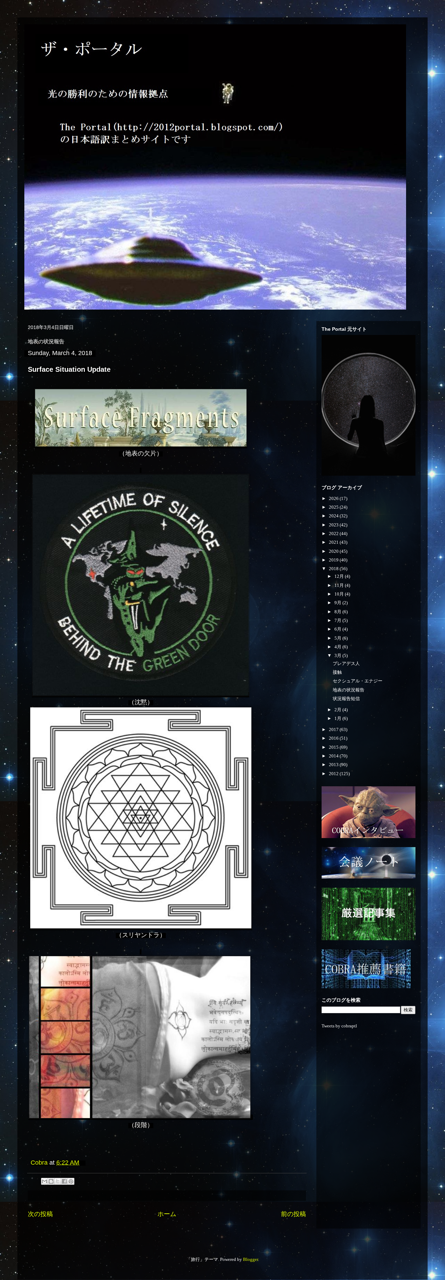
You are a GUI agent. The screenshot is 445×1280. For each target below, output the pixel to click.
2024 (334, 515)
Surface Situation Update (69, 369)
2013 (334, 764)
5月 (338, 638)
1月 (338, 718)
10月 (339, 594)
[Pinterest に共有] (70, 1181)
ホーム (166, 1214)
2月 (338, 709)
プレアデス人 (346, 663)
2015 (334, 747)
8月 (338, 611)
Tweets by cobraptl (339, 1025)
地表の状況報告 (348, 689)
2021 (334, 542)
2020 (334, 551)
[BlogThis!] (51, 1181)
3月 (338, 655)
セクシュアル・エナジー (357, 680)
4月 (338, 646)
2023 (334, 524)
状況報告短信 (346, 698)
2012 (334, 773)
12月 (339, 576)
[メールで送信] (44, 1181)
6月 (338, 629)
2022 (334, 533)
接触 (337, 672)
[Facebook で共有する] (64, 1181)
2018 (334, 568)
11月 (339, 585)
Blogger (250, 1259)
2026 (334, 498)
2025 (334, 507)
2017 (334, 729)
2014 (334, 755)
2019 (334, 560)
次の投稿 (40, 1214)
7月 (338, 620)
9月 (338, 602)
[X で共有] (57, 1181)
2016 (334, 738)
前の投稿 (293, 1214)
